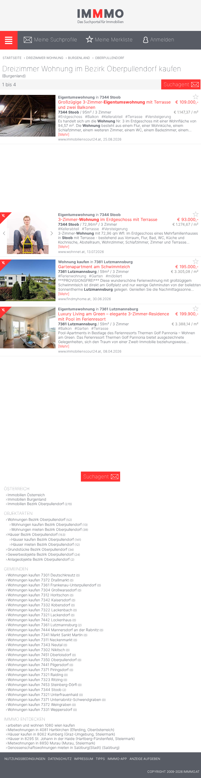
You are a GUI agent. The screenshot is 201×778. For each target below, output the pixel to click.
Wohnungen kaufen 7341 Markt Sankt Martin (45, 635)
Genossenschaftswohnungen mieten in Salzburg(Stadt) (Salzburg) (64, 747)
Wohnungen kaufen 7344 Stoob (35, 689)
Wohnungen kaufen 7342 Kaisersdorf (39, 600)
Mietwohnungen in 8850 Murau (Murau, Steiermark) (51, 743)
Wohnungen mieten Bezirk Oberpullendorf (46, 529)
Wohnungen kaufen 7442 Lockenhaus (39, 620)
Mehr (63, 134)
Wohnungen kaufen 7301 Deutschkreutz (41, 575)
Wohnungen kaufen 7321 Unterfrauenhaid (43, 694)
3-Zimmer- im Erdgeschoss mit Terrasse (107, 219)
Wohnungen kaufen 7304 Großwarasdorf (42, 590)
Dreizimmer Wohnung (44, 58)
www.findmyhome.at (74, 299)
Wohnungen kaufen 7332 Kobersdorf (39, 605)
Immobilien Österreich (26, 495)
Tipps (100, 759)
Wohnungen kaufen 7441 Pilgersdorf (38, 664)
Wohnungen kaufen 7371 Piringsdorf (38, 669)
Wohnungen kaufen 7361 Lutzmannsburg (42, 625)
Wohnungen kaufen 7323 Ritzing (35, 679)
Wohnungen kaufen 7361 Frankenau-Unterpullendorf (52, 585)
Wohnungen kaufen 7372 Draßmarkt (38, 580)
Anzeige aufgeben (145, 759)
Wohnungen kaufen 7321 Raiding (35, 674)
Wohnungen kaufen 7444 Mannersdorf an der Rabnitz (53, 630)
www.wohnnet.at (71, 252)
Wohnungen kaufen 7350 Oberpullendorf (42, 659)
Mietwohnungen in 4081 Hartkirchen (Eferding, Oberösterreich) (61, 729)
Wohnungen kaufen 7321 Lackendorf (39, 615)
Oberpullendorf (109, 58)
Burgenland (79, 58)
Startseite (12, 58)
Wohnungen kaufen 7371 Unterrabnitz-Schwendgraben (54, 699)
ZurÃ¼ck (4, 233)
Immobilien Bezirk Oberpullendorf (36, 503)
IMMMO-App (117, 759)
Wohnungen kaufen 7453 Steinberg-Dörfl (42, 684)
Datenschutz (59, 759)
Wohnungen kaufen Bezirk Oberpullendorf (46, 524)
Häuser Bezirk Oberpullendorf (33, 534)
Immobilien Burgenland (27, 499)
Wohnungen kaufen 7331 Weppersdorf (40, 709)
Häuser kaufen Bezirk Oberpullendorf (42, 539)
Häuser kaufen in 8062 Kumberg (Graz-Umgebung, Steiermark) (61, 734)
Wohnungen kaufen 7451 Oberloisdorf (39, 654)
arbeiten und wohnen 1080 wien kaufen (41, 725)
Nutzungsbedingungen (24, 759)
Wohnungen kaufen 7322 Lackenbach (40, 610)
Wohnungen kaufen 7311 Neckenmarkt (40, 639)
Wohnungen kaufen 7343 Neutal (35, 644)
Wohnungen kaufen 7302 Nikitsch (36, 649)
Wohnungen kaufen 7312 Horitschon (38, 595)
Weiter (50, 233)
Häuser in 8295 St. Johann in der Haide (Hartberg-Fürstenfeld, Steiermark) (71, 738)
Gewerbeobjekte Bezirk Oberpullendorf (41, 554)
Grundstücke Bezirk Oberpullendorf (37, 549)
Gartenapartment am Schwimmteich (94, 266)
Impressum (83, 759)
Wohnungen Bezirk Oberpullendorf (36, 519)
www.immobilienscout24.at (79, 139)
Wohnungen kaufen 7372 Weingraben (39, 704)
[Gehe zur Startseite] (100, 22)
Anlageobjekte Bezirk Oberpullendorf (39, 559)
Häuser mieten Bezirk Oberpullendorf (42, 544)
